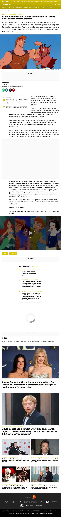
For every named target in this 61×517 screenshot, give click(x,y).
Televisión (10, 7)
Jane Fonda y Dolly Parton (37, 1)
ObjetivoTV (4, 11)
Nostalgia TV (37, 7)
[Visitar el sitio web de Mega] (34, 502)
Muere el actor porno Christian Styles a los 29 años (30, 273)
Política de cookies (29, 513)
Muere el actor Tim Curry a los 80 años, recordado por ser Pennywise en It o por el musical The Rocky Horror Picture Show (31, 296)
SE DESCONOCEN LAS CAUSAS (31, 270)
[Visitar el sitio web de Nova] (27, 502)
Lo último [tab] (35, 266)
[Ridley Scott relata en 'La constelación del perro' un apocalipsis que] (45, 474)
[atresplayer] (52, 4)
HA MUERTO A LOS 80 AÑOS (30, 280)
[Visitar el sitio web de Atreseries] (41, 502)
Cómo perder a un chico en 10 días (22, 1)
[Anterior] (12, 1)
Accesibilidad (49, 513)
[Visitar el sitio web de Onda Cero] (47, 502)
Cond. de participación (40, 513)
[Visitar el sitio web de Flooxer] (39, 505)
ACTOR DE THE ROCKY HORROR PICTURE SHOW (44, 457)
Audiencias (52, 7)
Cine (30, 7)
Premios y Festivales (21, 7)
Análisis (44, 7)
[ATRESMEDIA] (30, 497)
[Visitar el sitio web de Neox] (20, 502)
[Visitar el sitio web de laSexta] (13, 502)
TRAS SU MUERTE (6, 380)
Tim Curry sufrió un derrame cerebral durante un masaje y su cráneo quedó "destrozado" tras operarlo (32, 284)
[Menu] (59, 4)
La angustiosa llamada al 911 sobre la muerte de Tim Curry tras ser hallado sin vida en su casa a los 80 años (45, 460)
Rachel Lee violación (48, 1)
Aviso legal (11, 513)
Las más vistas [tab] (24, 266)
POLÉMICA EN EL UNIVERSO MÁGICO (12, 427)
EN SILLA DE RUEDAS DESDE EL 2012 (32, 291)
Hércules (13, 253)
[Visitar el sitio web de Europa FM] (54, 502)
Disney (5, 253)
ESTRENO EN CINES (36, 484)
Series (4, 7)
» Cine (8, 11)
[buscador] (55, 4)
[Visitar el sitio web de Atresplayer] (30, 505)
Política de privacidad (19, 513)
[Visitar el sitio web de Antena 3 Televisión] (6, 502)
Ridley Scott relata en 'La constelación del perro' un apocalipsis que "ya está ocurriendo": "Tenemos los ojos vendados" (44, 487)
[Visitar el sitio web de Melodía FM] (22, 505)
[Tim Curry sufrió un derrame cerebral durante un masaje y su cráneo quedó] (16, 447)
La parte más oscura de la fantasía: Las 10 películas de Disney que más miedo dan (16, 107)
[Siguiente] (58, 1)
